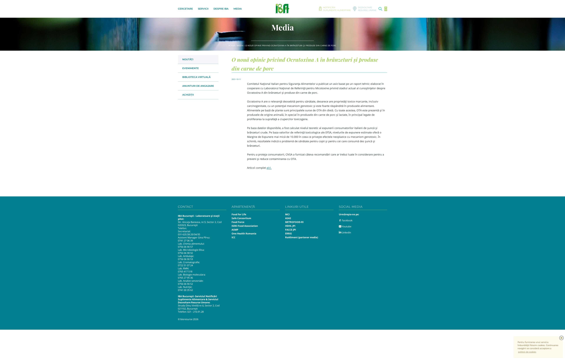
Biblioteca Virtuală (196, 77)
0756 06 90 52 (185, 283)
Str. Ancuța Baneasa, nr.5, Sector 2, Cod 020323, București (200, 223)
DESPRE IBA (221, 8)
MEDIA (238, 8)
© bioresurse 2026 (188, 319)
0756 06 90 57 (185, 246)
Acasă (232, 45)
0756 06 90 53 (185, 259)
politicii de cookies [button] (527, 351)
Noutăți (187, 59)
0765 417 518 (185, 271)
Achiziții (188, 94)
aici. (269, 167)
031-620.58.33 (185, 234)
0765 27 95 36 (185, 277)
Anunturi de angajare (198, 86)
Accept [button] (561, 338)
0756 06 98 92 (185, 253)
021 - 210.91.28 (195, 311)
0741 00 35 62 (185, 290)
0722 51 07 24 (185, 265)
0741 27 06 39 (185, 240)
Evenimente (190, 68)
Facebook (346, 220)
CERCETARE (185, 8)
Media (240, 45)
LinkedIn (346, 232)
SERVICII (203, 8)
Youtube (346, 226)
